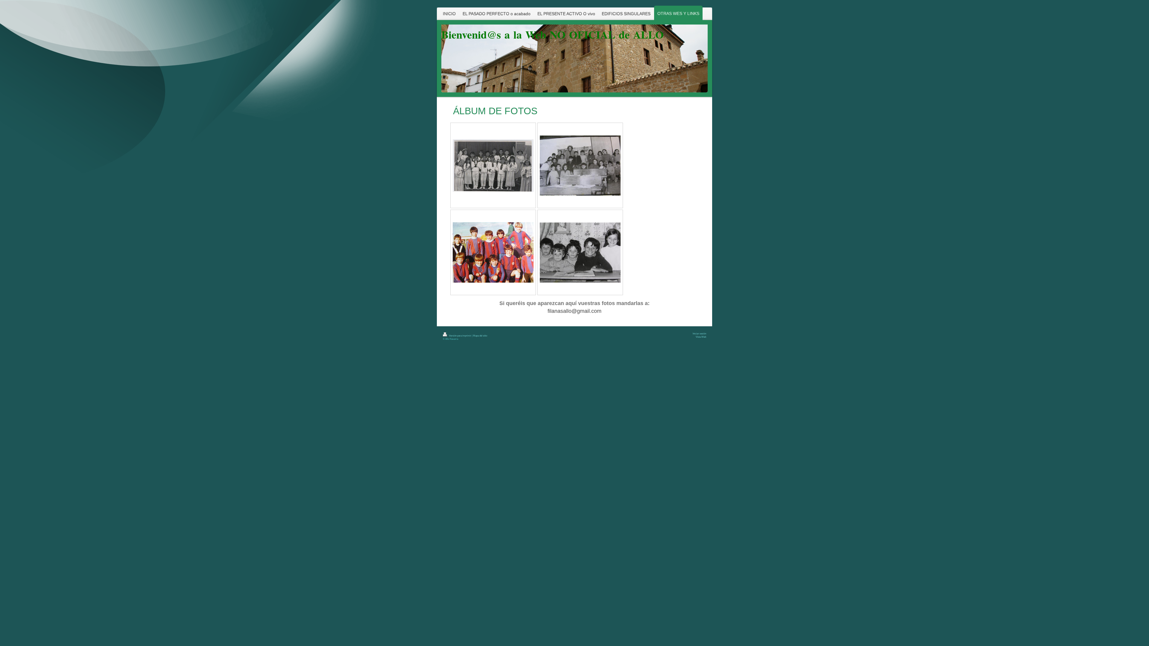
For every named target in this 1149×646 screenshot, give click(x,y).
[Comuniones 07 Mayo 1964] (493, 165)
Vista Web (701, 337)
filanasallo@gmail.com (574, 311)
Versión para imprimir (460, 335)
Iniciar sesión (699, 333)
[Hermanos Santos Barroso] (580, 253)
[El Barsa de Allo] (493, 252)
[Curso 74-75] (580, 165)
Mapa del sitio (480, 335)
